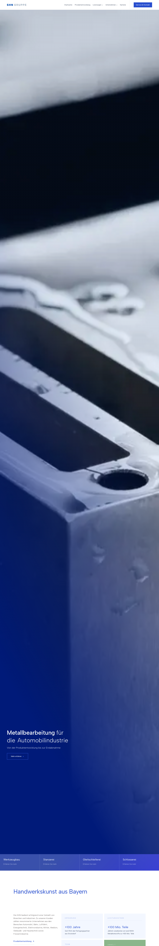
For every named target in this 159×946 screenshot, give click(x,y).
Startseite (68, 5)
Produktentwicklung (82, 5)
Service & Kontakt (143, 5)
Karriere (123, 5)
